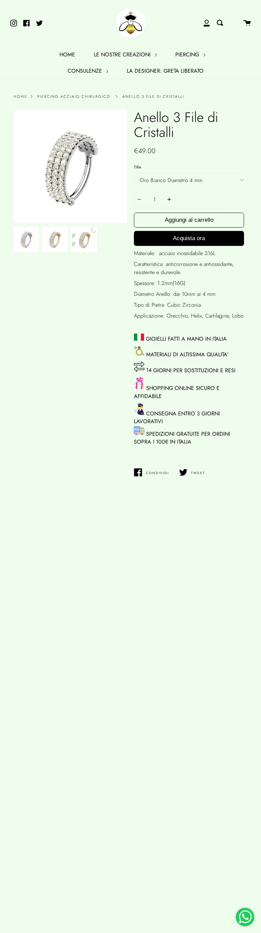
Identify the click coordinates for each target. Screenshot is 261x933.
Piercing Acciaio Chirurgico (73, 96)
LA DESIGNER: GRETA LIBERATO (165, 71)
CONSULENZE (86, 71)
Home (20, 96)
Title (137, 167)
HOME (67, 54)
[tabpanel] (70, 166)
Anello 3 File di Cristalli (153, 96)
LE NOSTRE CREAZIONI (123, 54)
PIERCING (188, 54)
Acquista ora (189, 238)
